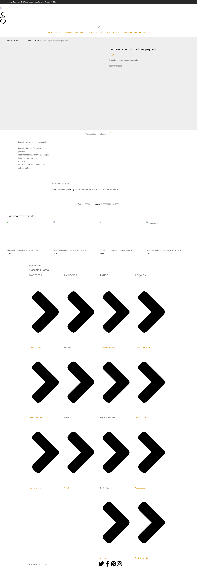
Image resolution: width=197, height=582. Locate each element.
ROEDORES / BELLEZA (31, 41)
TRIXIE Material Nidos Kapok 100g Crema (70, 250)
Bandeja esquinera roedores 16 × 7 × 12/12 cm (165, 250)
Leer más (149, 253)
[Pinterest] (113, 564)
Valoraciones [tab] (105, 133)
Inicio (8, 41)
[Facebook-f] (107, 564)
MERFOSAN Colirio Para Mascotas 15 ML (23, 250)
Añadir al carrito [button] (11, 253)
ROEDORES (17, 41)
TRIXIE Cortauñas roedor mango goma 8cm (117, 250)
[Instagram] (119, 564)
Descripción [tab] (91, 134)
